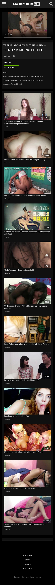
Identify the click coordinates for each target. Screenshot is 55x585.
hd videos (30, 76)
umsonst (40, 80)
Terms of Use (27, 569)
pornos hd (23, 80)
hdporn (16, 80)
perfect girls (39, 76)
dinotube (13, 76)
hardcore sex (21, 76)
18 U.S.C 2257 (27, 555)
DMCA (27, 560)
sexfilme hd (32, 80)
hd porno (10, 80)
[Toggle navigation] (4, 4)
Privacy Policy (27, 564)
